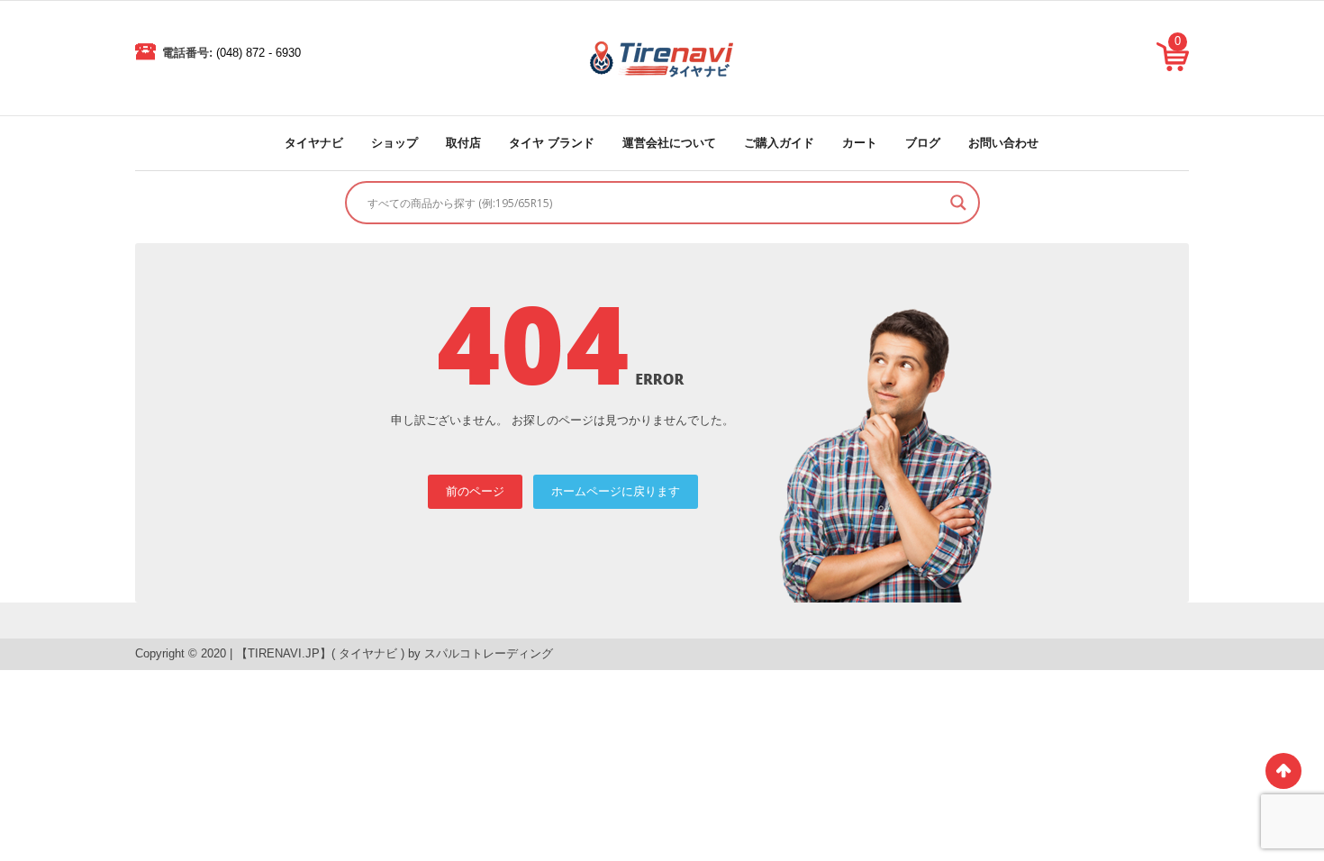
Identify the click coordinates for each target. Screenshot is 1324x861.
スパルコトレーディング (488, 653)
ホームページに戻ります (615, 491)
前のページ (475, 491)
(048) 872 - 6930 (258, 52)
